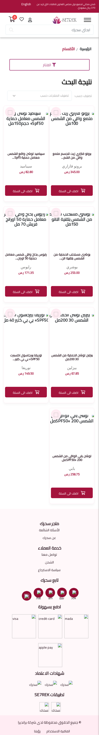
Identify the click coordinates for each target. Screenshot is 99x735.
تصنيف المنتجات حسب (54, 95)
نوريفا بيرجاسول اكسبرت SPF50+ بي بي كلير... (26, 357)
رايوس (26, 267)
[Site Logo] (65, 20)
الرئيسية (86, 49)
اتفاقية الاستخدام (58, 731)
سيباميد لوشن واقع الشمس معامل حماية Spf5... (26, 155)
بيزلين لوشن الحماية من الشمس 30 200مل (72, 357)
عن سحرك (49, 538)
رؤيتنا (37, 731)
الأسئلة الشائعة (49, 530)
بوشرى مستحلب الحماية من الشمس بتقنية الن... (72, 256)
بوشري (72, 267)
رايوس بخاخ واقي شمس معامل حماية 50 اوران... (26, 256)
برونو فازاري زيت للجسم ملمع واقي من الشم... (72, 155)
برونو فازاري (72, 166)
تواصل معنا (49, 554)
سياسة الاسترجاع (49, 570)
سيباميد (26, 166)
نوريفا (26, 368)
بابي (72, 468)
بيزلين (72, 368)
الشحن (49, 562)
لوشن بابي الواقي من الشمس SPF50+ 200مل (71, 458)
